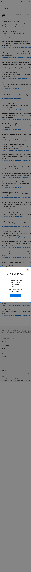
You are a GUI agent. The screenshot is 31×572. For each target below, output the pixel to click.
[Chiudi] (27, 269)
